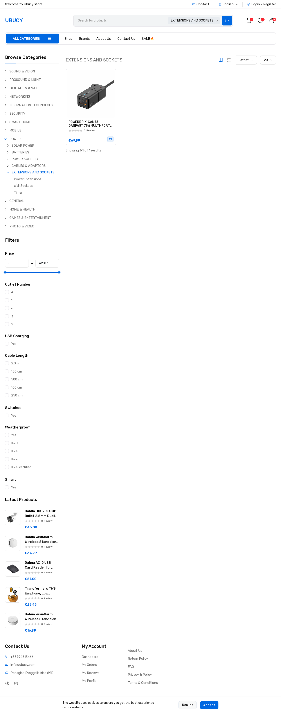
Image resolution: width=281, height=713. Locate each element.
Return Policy (138, 659)
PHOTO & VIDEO (21, 226)
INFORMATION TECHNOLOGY (31, 105)
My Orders (89, 665)
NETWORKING (19, 97)
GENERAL (16, 201)
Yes (13, 344)
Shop (68, 39)
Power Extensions (27, 179)
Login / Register (263, 4)
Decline (187, 705)
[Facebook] (7, 683)
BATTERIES (20, 152)
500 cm (17, 379)
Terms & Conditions (143, 683)
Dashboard (90, 657)
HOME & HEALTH (22, 209)
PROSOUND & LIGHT (25, 80)
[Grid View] (220, 60)
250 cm (17, 395)
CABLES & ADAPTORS (29, 166)
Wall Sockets (23, 186)
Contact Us (126, 39)
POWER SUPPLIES (25, 159)
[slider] (5, 272)
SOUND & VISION (22, 71)
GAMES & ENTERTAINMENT (30, 218)
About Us (103, 39)
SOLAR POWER (23, 146)
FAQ (131, 667)
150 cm (16, 371)
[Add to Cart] (110, 139)
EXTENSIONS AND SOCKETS (33, 172)
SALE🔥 (148, 39)
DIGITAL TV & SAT (23, 88)
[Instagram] (16, 683)
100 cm (16, 387)
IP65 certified (21, 467)
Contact (202, 4)
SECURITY (17, 113)
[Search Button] (227, 20)
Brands (84, 39)
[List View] (228, 60)
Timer (18, 192)
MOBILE (15, 130)
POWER (15, 139)
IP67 (14, 443)
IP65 (14, 451)
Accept (209, 705)
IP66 (14, 459)
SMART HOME (20, 122)
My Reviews (90, 673)
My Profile (89, 681)
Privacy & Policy (140, 675)
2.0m (15, 363)
